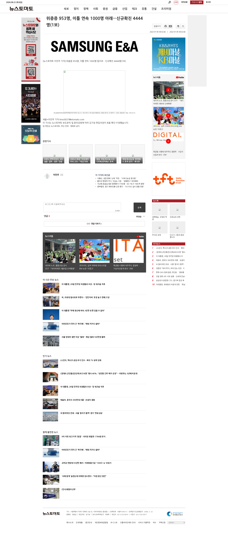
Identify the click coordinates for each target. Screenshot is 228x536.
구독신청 (162, 522)
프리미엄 (166, 8)
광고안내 (88, 522)
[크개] (178, 26)
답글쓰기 (157, 26)
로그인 (208, 2)
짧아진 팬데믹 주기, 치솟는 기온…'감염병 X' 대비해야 (117, 181)
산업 (124, 8)
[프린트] (165, 26)
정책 (85, 8)
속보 (66, 8)
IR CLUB (114, 522)
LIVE (176, 2)
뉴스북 (156, 201)
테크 (134, 8)
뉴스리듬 (156, 77)
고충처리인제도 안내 (127, 522)
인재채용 (79, 522)
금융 (115, 8)
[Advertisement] (197, 51)
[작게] (182, 26)
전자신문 (184, 2)
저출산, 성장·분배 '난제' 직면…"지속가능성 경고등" (116, 178)
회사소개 (69, 522)
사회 (95, 8)
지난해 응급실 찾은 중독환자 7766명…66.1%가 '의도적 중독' (121, 184)
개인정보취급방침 (101, 522)
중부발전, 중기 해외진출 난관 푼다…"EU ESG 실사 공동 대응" (120, 186)
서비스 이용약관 (144, 522)
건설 (154, 8)
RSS (154, 522)
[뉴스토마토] (21, 9)
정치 (76, 8)
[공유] (170, 26)
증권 (105, 8)
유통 (144, 8)
